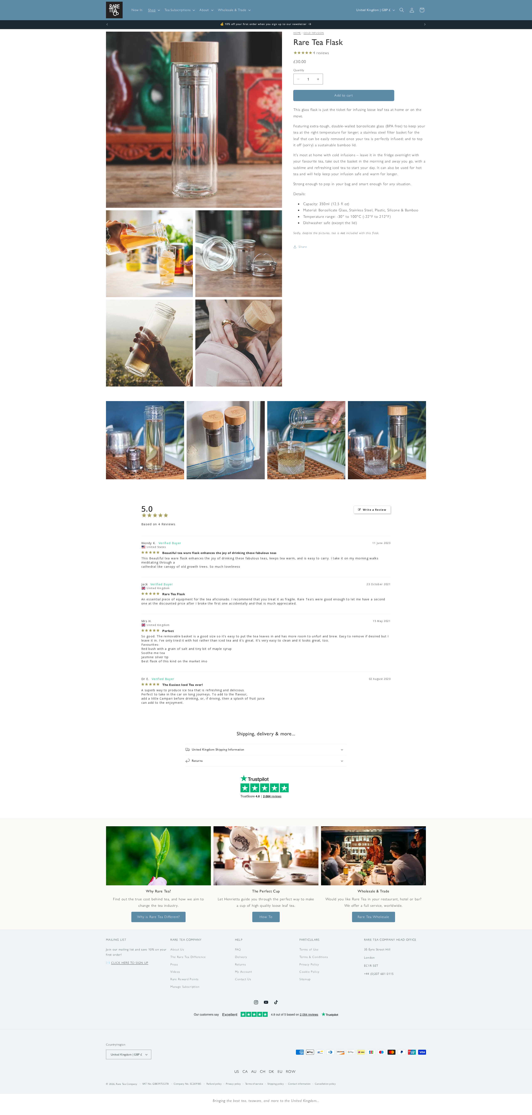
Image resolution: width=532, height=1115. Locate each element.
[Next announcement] (425, 24)
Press (174, 964)
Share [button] (303, 247)
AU (254, 1071)
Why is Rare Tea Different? (158, 917)
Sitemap (304, 979)
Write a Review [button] (374, 510)
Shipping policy (275, 1084)
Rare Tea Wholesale (373, 917)
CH (263, 1071)
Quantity (298, 70)
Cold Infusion (314, 33)
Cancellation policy (325, 1084)
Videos (175, 972)
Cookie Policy (309, 972)
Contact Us (243, 979)
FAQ (238, 949)
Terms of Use (309, 949)
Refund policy (214, 1084)
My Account (243, 972)
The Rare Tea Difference (188, 957)
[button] (153, 10)
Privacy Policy (309, 964)
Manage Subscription (185, 987)
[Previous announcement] (107, 24)
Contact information (299, 1084)
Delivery (241, 957)
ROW (291, 1071)
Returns (240, 964)
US (236, 1071)
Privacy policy (233, 1084)
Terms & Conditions (313, 957)
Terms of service (254, 1084)
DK (271, 1071)
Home (297, 33)
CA (245, 1071)
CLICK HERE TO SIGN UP (129, 963)
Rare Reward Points (184, 979)
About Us (177, 949)
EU (280, 1071)
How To (266, 917)
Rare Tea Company (126, 1084)
